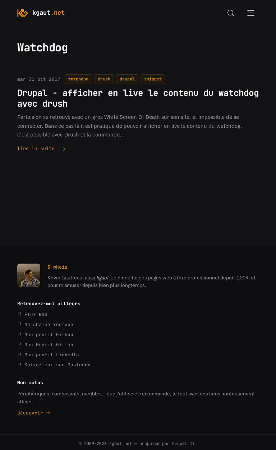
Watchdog (78, 79)
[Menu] (251, 13)
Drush (104, 79)
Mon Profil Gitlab (47, 345)
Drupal (127, 79)
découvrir (31, 413)
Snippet (153, 79)
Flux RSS (34, 314)
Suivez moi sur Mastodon (56, 365)
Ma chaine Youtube (47, 324)
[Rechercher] (231, 13)
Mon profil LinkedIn (50, 355)
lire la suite (36, 149)
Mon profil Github (47, 334)
